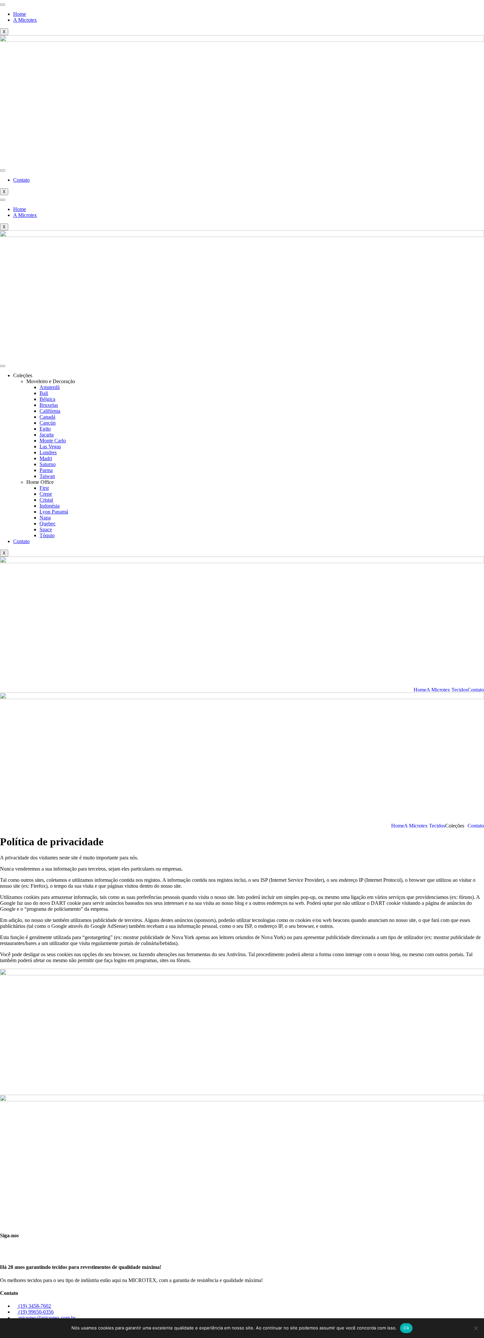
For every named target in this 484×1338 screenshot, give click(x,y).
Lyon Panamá (54, 511)
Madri (46, 458)
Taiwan (47, 476)
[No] (475, 1328)
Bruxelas (49, 405)
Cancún (48, 423)
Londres (48, 452)
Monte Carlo (53, 440)
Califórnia (50, 411)
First (44, 488)
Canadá (47, 417)
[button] (456, 825)
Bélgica (47, 399)
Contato (21, 180)
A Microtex (25, 20)
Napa (45, 517)
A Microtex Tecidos (447, 690)
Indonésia (50, 506)
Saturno (48, 464)
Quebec (48, 523)
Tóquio (47, 535)
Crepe (46, 494)
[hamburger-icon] (2, 5)
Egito (45, 429)
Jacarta (47, 434)
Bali (44, 393)
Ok (406, 1327)
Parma (46, 470)
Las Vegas (50, 446)
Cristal (46, 500)
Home (19, 14)
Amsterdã (50, 387)
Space (46, 529)
